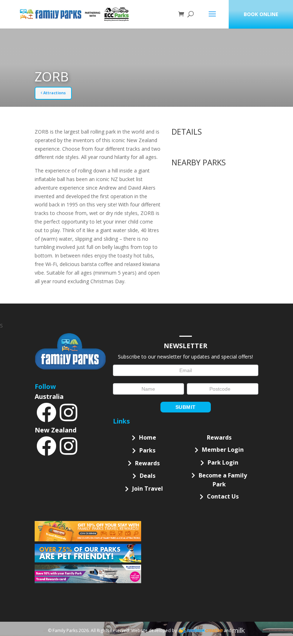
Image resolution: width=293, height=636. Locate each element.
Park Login (223, 462)
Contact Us (223, 496)
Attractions (54, 92)
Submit (185, 407)
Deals (147, 476)
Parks (147, 450)
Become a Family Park (223, 480)
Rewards (147, 463)
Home (147, 437)
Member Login (223, 450)
